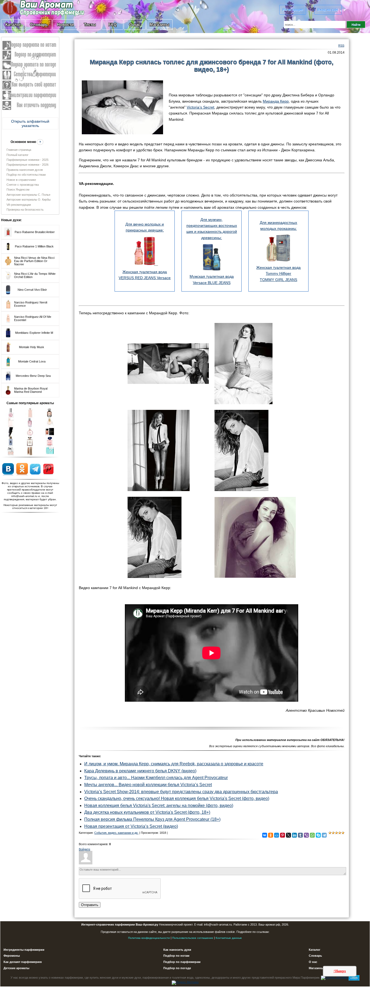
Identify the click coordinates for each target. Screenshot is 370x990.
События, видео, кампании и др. (116, 832)
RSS (341, 45)
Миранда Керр (276, 101)
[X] (288, 835)
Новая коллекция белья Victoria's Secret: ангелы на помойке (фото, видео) (158, 805)
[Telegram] (324, 835)
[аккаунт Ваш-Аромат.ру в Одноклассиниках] (22, 469)
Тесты (90, 24)
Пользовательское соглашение (192, 937)
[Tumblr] (300, 835)
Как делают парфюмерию (23, 961)
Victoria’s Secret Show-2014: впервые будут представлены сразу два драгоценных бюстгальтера (181, 791)
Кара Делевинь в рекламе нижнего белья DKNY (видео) (140, 771)
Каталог (13, 24)
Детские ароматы (16, 968)
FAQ (112, 24)
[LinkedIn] (294, 835)
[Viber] (306, 835)
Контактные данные (229, 937)
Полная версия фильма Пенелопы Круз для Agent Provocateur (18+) (152, 819)
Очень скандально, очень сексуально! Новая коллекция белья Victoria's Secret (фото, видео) (176, 798)
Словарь (39, 24)
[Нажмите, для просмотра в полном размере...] (122, 107)
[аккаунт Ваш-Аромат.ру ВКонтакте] (8, 469)
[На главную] (30, 7)
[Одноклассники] (270, 835)
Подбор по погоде (177, 968)
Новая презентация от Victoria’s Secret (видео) (131, 826)
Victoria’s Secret (200, 107)
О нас (134, 24)
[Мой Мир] (276, 835)
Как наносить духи (177, 949)
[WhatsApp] (312, 835)
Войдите (84, 849)
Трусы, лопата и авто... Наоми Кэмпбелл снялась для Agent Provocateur (156, 777)
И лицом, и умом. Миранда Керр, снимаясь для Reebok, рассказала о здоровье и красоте (173, 764)
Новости (65, 24)
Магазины (159, 24)
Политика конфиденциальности (149, 937)
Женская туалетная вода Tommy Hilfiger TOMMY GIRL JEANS (278, 273)
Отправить (89, 905)
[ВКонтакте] (264, 835)
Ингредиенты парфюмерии (24, 949)
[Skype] (318, 835)
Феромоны (12, 955)
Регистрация (293, 10)
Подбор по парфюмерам (181, 961)
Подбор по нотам (176, 955)
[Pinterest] (282, 835)
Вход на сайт (328, 10)
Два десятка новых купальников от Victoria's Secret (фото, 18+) (147, 812)
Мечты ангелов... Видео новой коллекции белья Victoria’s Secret (148, 784)
